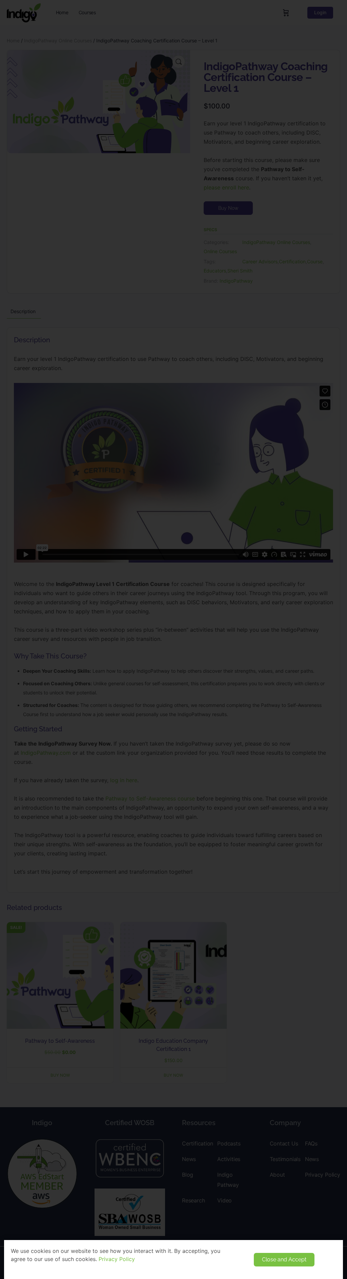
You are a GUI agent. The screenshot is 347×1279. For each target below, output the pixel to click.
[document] (173, 639)
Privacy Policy (117, 1259)
